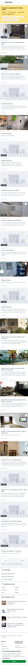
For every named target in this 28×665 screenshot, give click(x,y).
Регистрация (4, 646)
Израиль (4, 12)
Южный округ (12, 12)
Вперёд (22, 560)
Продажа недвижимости (8, 573)
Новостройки (6, 17)
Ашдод (3, 587)
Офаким (17, 592)
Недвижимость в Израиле (11, 635)
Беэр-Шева (21, 12)
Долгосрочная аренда (7, 576)
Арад (3, 592)
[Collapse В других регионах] (25, 584)
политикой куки (6, 658)
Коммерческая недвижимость (10, 20)
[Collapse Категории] (25, 570)
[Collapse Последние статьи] (25, 597)
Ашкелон (17, 587)
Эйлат (16, 590)
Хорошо (14, 661)
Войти (2, 644)
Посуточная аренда (7, 579)
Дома (21, 17)
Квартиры (14, 17)
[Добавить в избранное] (26, 26)
